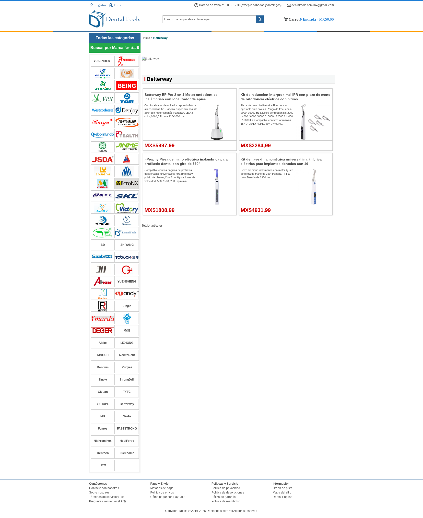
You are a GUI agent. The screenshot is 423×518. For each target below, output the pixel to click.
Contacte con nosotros (104, 488)
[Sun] (103, 208)
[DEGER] (103, 330)
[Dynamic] (103, 85)
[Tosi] (127, 97)
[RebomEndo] (103, 134)
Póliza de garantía (224, 497)
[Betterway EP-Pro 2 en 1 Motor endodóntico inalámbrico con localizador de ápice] (217, 139)
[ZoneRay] (103, 232)
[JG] (127, 269)
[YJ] (103, 220)
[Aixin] (103, 281)
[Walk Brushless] (127, 122)
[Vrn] (103, 97)
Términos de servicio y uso (107, 497)
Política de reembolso (226, 501)
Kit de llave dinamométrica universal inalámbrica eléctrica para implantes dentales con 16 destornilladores (281, 163)
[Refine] (103, 306)
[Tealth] (127, 134)
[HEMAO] (103, 146)
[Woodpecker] (127, 61)
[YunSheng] (127, 220)
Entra (117, 5)
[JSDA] (103, 159)
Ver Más (130, 47)
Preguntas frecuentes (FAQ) (107, 501)
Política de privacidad (226, 488)
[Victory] (127, 208)
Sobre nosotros (99, 492)
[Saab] (103, 257)
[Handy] (127, 293)
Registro (100, 5)
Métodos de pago (162, 488)
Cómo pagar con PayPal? (167, 497)
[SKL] (127, 195)
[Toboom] (127, 257)
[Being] (127, 85)
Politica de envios (162, 492)
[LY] (103, 171)
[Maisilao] (127, 183)
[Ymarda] (103, 318)
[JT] (127, 159)
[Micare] (103, 183)
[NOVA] (103, 293)
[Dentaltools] (126, 19)
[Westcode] (103, 110)
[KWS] (127, 73)
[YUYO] (127, 318)
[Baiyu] (103, 122)
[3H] (103, 269)
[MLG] (103, 195)
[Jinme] (127, 146)
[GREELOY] (103, 73)
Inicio (146, 38)
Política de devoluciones (228, 492)
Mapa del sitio (282, 492)
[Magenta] (127, 171)
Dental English (282, 497)
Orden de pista (282, 488)
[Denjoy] (127, 110)
